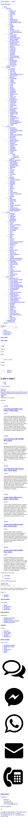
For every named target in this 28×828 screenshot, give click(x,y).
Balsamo (12, 146)
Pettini (11, 186)
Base (11, 237)
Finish (11, 231)
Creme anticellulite (14, 288)
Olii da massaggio (14, 56)
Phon (11, 189)
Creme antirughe (14, 299)
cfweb (6, 816)
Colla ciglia (13, 49)
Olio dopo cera (13, 75)
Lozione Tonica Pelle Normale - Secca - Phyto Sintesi (14, 525)
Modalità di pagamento (9, 622)
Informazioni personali (9, 645)
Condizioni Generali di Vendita (11, 620)
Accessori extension (15, 179)
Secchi (11, 153)
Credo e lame (13, 102)
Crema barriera (13, 129)
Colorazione (11, 127)
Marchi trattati (7, 609)
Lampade (12, 119)
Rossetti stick (13, 36)
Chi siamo (6, 631)
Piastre (11, 191)
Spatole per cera (14, 94)
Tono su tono (13, 139)
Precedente (7, 575)
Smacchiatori (13, 132)
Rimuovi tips (13, 252)
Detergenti (12, 303)
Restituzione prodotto (9, 646)
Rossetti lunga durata (15, 37)
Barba (9, 198)
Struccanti (12, 54)
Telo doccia (13, 98)
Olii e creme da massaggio (16, 279)
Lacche (12, 171)
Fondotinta (12, 13)
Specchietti (12, 51)
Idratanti (12, 306)
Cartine (12, 269)
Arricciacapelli (13, 192)
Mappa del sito (7, 636)
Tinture (11, 133)
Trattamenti (11, 213)
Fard (11, 15)
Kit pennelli (13, 63)
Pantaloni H (13, 92)
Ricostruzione (11, 220)
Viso (9, 9)
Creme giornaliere (14, 295)
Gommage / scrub (14, 313)
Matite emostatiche (14, 210)
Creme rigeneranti (14, 283)
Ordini (5, 648)
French (11, 240)
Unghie (7, 212)
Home (5, 6)
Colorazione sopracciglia (16, 32)
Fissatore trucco (14, 20)
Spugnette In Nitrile (15, 57)
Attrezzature (11, 109)
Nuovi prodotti (7, 606)
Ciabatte (12, 81)
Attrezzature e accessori (14, 260)
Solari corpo (16, 157)
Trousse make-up (11, 65)
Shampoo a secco (14, 165)
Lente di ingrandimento (15, 122)
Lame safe (12, 103)
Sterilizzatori (13, 116)
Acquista (6, 406)
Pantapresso (13, 91)
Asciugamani (13, 78)
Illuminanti (12, 167)
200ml (9, 370)
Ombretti (12, 26)
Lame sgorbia (13, 105)
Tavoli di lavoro (14, 274)
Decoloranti (13, 136)
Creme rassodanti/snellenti (16, 285)
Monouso (10, 77)
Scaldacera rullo (14, 113)
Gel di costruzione (14, 227)
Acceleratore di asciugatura (16, 241)
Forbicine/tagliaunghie (15, 271)
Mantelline (12, 184)
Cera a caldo (13, 73)
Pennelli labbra (13, 61)
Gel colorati (13, 230)
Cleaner (12, 255)
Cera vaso (12, 70)
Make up (7, 8)
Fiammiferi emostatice (15, 209)
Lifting (11, 309)
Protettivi (12, 217)
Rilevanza (9, 392)
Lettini (11, 115)
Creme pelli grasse (14, 300)
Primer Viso (13, 11)
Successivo (7, 578)
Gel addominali (14, 289)
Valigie (11, 272)
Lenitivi (12, 151)
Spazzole (12, 188)
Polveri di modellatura (15, 224)
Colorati (12, 238)
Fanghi (11, 290)
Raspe (11, 106)
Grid (5, 382)
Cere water (12, 174)
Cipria (11, 18)
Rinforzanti (12, 216)
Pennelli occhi (13, 60)
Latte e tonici (13, 312)
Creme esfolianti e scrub (16, 282)
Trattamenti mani (11, 321)
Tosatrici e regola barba (15, 193)
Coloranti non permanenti (16, 130)
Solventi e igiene (12, 250)
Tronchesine (13, 261)
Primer (11, 25)
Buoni (5, 652)
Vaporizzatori (13, 110)
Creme (11, 202)
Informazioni (5, 794)
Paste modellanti (14, 162)
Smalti (9, 236)
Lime (11, 265)
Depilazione (11, 68)
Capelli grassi (13, 141)
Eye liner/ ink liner (14, 30)
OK (2, 346)
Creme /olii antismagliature (16, 286)
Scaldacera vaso (14, 112)
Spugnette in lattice (14, 42)
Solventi (12, 251)
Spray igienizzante (14, 254)
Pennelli (10, 58)
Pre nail (12, 222)
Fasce (11, 85)
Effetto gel (12, 244)
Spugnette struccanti (15, 44)
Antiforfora (12, 148)
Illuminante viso (14, 19)
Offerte (5, 323)
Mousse (12, 172)
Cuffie (11, 84)
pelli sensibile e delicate (15, 22)
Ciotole (12, 206)
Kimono (12, 88)
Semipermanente (14, 243)
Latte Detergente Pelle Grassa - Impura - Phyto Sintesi (13, 409)
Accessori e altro (12, 40)
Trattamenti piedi (11, 320)
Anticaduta (12, 147)
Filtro (2, 396)
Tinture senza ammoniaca (16, 134)
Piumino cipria (13, 43)
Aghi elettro (13, 101)
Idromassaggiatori (14, 120)
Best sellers (3, 392)
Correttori (12, 12)
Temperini (12, 53)
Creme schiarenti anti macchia (17, 302)
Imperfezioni (13, 219)
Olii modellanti (13, 164)
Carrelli (12, 125)
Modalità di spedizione (9, 618)
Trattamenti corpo (12, 278)
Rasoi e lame (13, 200)
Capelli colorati (13, 144)
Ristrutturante (13, 150)
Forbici (11, 195)
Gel (11, 175)
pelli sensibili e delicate (15, 314)
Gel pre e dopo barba (15, 205)
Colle (11, 223)
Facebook (6, 595)
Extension (12, 181)
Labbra (10, 33)
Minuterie (12, 275)
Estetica (7, 67)
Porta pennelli (13, 64)
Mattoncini (12, 267)
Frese (11, 268)
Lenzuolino (13, 89)
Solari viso (15, 155)
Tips (11, 233)
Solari (12, 154)
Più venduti (6, 608)
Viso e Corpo (8, 276)
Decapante (12, 137)
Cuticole (12, 215)
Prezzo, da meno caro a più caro (10, 393)
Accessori (10, 177)
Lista (5, 383)
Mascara (12, 29)
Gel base (12, 226)
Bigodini (12, 196)
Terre (11, 16)
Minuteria (12, 178)
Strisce (11, 95)
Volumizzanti (13, 161)
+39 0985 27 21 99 (7, 814)
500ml (9, 372)
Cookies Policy (7, 633)
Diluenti (12, 257)
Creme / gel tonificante (15, 292)
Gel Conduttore (14, 108)
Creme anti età (13, 296)
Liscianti (12, 170)
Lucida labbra (13, 35)
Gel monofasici (13, 229)
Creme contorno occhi (15, 297)
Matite (11, 28)
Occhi (9, 23)
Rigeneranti (13, 307)
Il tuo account (5, 639)
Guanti (11, 87)
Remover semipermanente (16, 258)
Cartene (12, 80)
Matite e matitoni (14, 39)
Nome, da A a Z (16, 392)
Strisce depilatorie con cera (16, 74)
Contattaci (6, 635)
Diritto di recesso (8, 619)
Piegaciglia (12, 47)
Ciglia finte (12, 50)
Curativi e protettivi (13, 140)
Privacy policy (7, 632)
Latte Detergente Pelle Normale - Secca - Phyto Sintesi (14, 469)
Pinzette (12, 46)
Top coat (12, 245)
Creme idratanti (14, 281)
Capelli (7, 126)
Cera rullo (12, 71)
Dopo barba (13, 199)
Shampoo (12, 143)
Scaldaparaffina (14, 123)
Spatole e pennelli (14, 117)
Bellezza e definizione (13, 160)
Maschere (12, 158)
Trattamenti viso (12, 293)
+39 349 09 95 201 (19, 814)
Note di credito (7, 649)
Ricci (11, 168)
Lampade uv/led (14, 264)
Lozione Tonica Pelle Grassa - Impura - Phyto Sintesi (13, 498)
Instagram (6, 596)
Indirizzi (6, 650)
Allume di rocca (14, 207)
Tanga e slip (13, 96)
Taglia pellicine (13, 262)
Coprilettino (13, 82)
